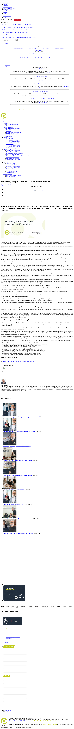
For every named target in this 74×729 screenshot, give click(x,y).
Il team (5, 4)
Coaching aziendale (16, 361)
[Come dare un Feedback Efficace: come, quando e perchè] (9, 473)
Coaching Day (32, 53)
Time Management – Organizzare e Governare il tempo (16, 446)
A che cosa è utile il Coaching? (40, 76)
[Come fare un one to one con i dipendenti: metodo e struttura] (9, 532)
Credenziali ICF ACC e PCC (13, 133)
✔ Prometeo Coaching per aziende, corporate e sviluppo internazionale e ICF (18, 37)
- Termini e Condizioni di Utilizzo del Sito (13, 637)
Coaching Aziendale (8, 9)
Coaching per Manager (9, 670)
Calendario (8, 131)
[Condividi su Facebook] (38, 189)
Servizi (5, 137)
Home (4, 1)
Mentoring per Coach (11, 136)
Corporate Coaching (8, 667)
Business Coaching (59, 48)
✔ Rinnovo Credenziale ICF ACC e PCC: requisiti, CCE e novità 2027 (17, 27)
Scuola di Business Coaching (10, 652)
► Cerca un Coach (21, 109)
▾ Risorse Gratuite (7, 149)
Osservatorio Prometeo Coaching (13, 175)
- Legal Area (8, 639)
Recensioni (6, 5)
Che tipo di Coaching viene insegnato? (40, 91)
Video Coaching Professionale (13, 150)
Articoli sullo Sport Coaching (13, 167)
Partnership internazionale (12, 124)
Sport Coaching (7, 10)
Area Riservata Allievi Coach (13, 159)
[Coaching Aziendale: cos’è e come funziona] (9, 488)
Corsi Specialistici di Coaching (10, 700)
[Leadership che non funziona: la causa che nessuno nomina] (9, 517)
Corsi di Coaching (10, 129)
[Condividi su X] (38, 190)
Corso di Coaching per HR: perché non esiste (14, 504)
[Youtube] (7, 711)
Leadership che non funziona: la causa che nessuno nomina (17, 518)
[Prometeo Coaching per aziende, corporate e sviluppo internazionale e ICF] (9, 415)
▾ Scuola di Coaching (8, 127)
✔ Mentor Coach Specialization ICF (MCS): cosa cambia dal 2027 (16, 24)
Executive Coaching (8, 663)
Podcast (5, 14)
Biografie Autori (10, 168)
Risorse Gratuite (53, 57)
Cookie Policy (20, 720)
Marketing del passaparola (28, 361)
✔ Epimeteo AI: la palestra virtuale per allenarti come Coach (14, 32)
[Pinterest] (4, 715)
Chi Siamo (5, 3)
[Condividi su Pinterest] (38, 192)
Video (4, 13)
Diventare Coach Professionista (10, 689)
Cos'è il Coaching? (39, 68)
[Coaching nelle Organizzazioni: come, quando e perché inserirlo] (9, 430)
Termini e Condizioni (29, 720)
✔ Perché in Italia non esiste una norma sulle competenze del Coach (16, 34)
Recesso (62, 720)
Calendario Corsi (7, 696)
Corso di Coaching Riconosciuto (13, 132)
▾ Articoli (5, 162)
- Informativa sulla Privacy (10, 635)
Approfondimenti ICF (11, 172)
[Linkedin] (4, 713)
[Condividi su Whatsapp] (38, 197)
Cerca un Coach (44, 53)
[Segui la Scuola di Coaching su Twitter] (7, 710)
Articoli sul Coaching (11, 163)
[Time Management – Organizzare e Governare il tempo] (9, 444)
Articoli (5, 12)
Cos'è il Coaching (39, 57)
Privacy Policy (12, 720)
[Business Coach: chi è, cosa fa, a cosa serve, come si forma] (9, 459)
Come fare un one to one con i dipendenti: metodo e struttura (18, 533)
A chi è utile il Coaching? (40, 83)
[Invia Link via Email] (38, 198)
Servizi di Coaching (24, 57)
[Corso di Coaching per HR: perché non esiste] (9, 503)
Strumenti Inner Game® (14, 145)
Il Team (6, 62)
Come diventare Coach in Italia (13, 128)
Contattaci (5, 642)
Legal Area (36, 720)
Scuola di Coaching (7, 7)
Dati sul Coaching (7, 16)
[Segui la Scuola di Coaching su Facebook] (4, 709)
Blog (2, 185)
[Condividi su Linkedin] (38, 194)
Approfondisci (17, 19)
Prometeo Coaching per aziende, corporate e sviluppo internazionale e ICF (21, 417)
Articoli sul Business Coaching (13, 166)
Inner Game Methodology (15, 146)
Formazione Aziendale (14, 141)
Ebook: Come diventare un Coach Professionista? (17, 155)
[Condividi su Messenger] (38, 195)
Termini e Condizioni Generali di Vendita (49, 720)
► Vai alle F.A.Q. (49, 72)
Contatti (5, 17)
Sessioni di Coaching (11, 147)
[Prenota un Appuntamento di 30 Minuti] (14, 600)
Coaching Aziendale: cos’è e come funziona (13, 489)
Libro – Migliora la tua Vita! (12, 158)
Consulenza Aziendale (18, 48)
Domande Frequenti (7, 65)
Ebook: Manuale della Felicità (13, 154)
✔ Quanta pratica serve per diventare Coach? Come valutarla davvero (16, 29)
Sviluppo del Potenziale (11, 171)
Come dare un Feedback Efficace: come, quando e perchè (17, 475)
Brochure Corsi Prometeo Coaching (14, 153)
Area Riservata (8, 109)
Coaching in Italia (7, 174)
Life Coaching (32, 48)
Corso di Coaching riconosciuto (10, 692)
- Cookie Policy (8, 638)
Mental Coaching (38, 50)
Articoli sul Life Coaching (12, 164)
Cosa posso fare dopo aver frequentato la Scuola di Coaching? (40, 98)
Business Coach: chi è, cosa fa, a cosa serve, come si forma (17, 460)
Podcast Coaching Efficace (12, 151)
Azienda (6, 43)
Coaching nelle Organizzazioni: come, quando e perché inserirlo (19, 431)
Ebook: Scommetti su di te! (12, 157)
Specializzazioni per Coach (9, 8)
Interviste (8, 170)
